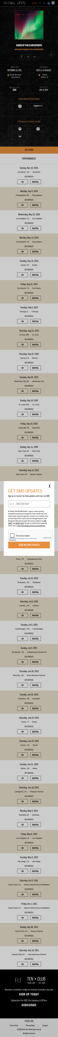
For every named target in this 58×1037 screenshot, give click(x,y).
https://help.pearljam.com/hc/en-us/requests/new (31, 526)
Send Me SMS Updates (29, 545)
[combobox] (11, 504)
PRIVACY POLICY (19, 523)
